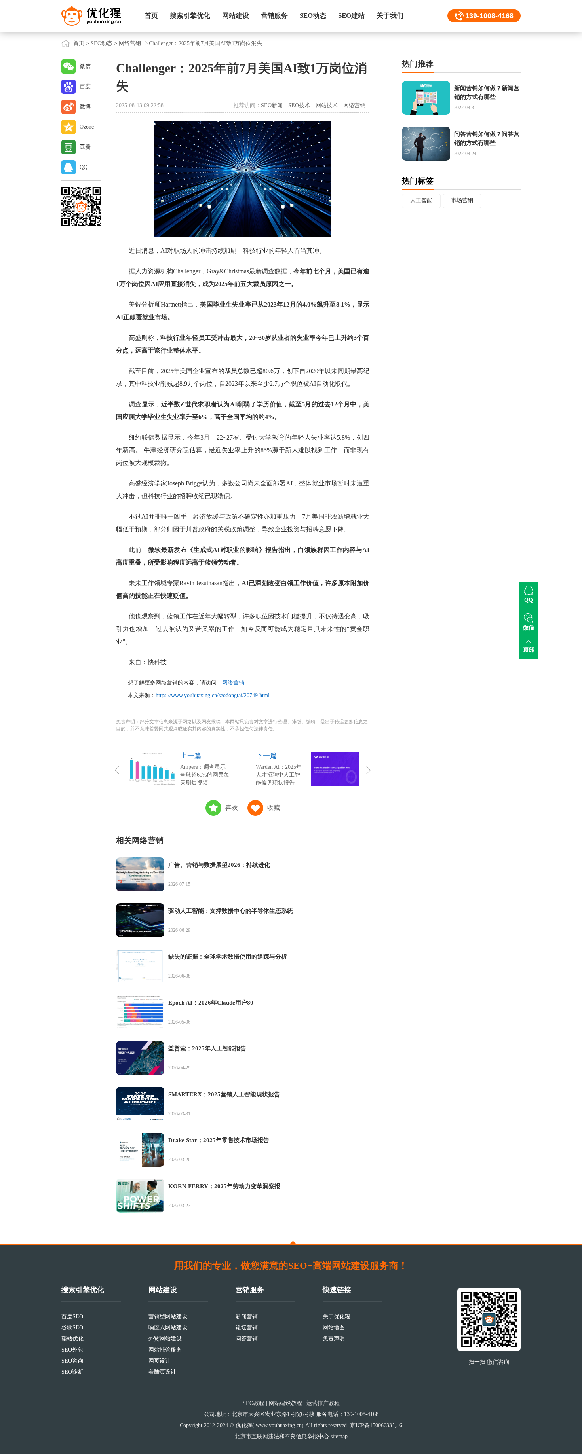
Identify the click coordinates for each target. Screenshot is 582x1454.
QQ (83, 167)
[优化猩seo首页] (91, 15)
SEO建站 (351, 15)
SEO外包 (72, 1350)
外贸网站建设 (165, 1339)
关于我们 (390, 15)
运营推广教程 (323, 1403)
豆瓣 (85, 147)
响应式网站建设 (167, 1328)
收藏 (273, 807)
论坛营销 (247, 1328)
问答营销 (247, 1339)
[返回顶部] (293, 1243)
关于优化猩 (336, 1316)
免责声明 (334, 1339)
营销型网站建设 (167, 1316)
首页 (151, 15)
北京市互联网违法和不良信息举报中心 (282, 1436)
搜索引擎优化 (190, 15)
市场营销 (462, 200)
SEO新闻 (272, 105)
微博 (85, 107)
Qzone (87, 127)
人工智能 (421, 200)
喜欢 (231, 807)
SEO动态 (313, 15)
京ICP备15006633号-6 (376, 1425)
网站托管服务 (165, 1350)
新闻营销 (247, 1316)
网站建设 (235, 15)
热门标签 (418, 180)
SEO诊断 (72, 1372)
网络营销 (130, 43)
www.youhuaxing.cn (279, 1425)
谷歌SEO (72, 1328)
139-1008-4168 (489, 16)
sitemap (339, 1436)
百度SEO (72, 1316)
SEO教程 (253, 1403)
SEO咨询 (72, 1361)
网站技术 (327, 105)
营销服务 (274, 15)
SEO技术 (299, 105)
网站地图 (334, 1328)
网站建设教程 (285, 1403)
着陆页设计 (162, 1372)
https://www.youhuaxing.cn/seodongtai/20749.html (213, 695)
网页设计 (159, 1361)
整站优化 (72, 1339)
